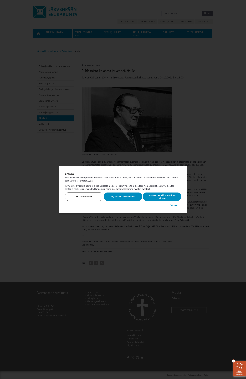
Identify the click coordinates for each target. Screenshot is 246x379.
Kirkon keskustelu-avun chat (239, 372)
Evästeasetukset (84, 196)
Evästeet (175, 205)
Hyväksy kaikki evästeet (123, 196)
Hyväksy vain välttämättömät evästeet (162, 197)
